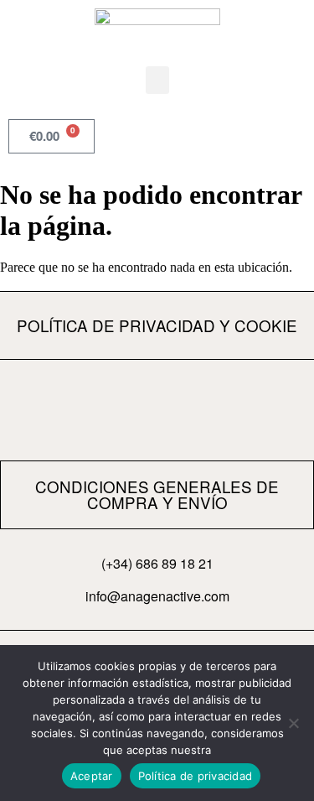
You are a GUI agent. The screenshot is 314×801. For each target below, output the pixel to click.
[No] (293, 723)
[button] (157, 80)
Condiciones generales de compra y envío (157, 494)
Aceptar (91, 776)
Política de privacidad (195, 776)
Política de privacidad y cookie (157, 325)
